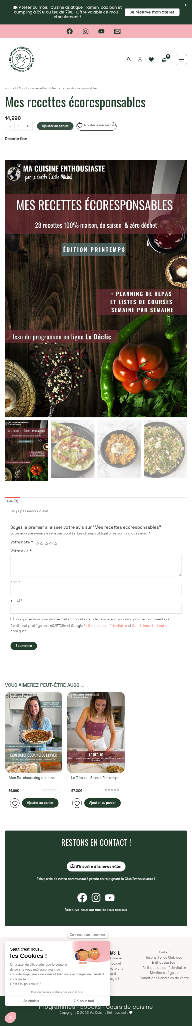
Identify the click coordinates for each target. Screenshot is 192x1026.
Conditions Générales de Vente (164, 978)
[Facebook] (69, 31)
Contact (164, 952)
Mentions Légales (164, 973)
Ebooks (90, 1007)
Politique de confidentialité (105, 626)
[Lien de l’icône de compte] (140, 59)
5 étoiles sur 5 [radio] (55, 543)
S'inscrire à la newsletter (98, 866)
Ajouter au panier (55, 126)
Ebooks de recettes (33, 88)
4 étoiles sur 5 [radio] (51, 543)
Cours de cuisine (129, 1007)
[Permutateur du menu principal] (181, 59)
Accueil (10, 88)
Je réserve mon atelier (152, 12)
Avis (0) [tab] (12, 501)
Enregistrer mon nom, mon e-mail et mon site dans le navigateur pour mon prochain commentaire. (92, 619)
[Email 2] (117, 31)
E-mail (16, 600)
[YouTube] (101, 31)
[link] (151, 59)
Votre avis (21, 550)
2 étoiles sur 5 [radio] (42, 543)
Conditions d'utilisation (151, 626)
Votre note (21, 542)
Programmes (57, 1007)
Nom (15, 582)
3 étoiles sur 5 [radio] (46, 543)
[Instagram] (85, 31)
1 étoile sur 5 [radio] (37, 543)
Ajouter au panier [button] (40, 803)
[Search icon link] (129, 60)
